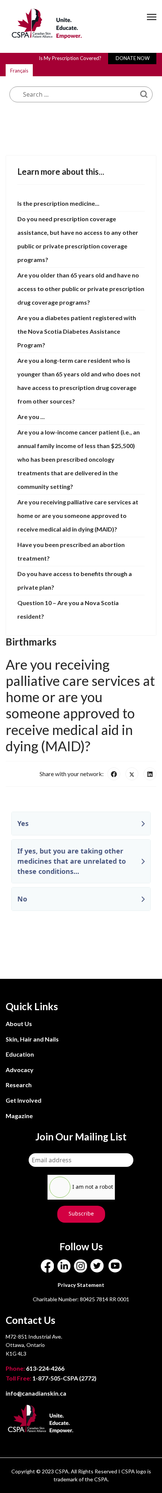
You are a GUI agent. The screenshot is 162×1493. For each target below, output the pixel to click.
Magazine (19, 1115)
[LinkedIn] (150, 773)
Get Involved (23, 1100)
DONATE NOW (133, 58)
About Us (19, 1023)
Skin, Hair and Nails (32, 1039)
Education (20, 1054)
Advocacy (20, 1069)
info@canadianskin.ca (36, 1393)
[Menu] (151, 23)
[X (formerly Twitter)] (131, 773)
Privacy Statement (81, 1285)
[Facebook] (113, 773)
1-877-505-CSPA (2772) (51, 1378)
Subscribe (81, 1213)
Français (19, 71)
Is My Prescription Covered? (70, 58)
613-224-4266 (36, 1368)
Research (19, 1084)
